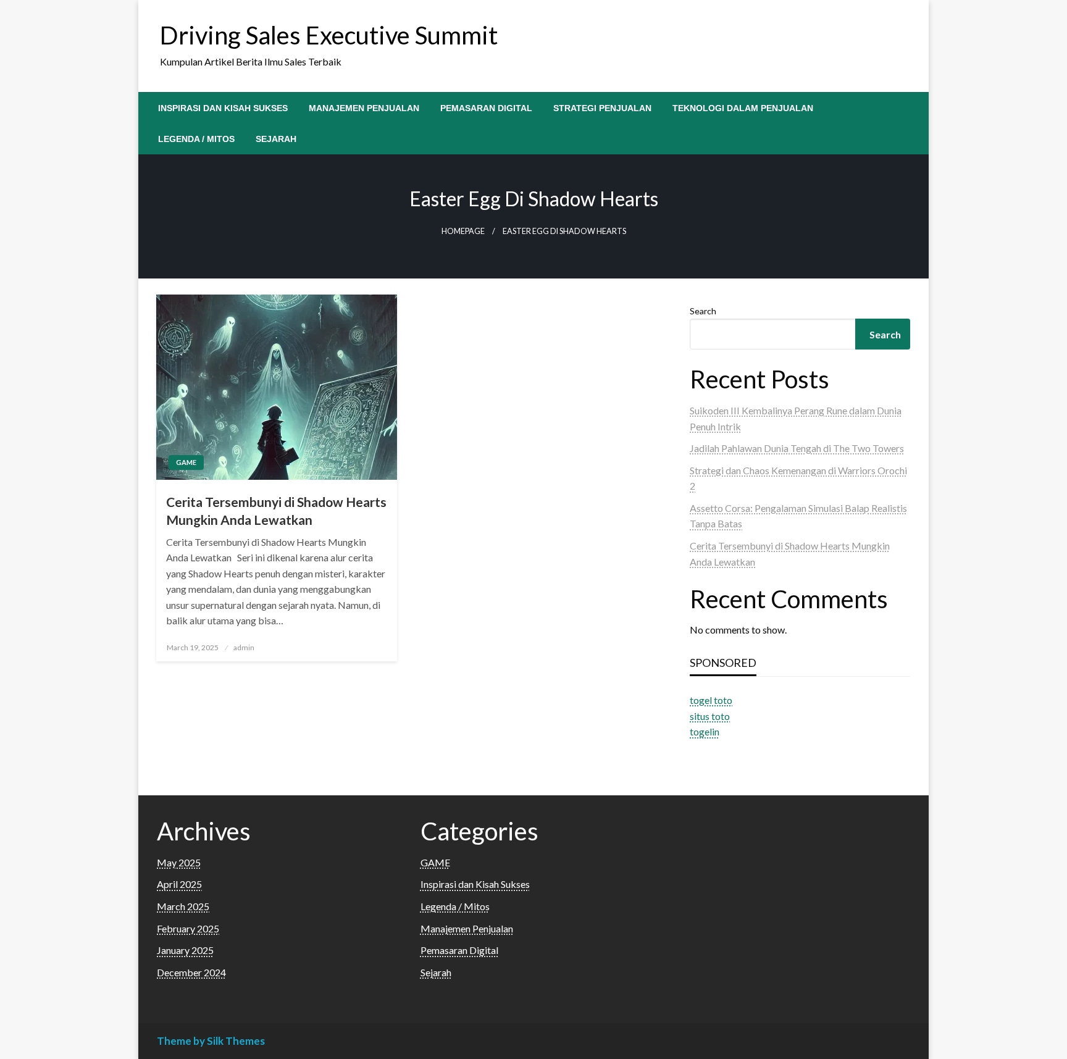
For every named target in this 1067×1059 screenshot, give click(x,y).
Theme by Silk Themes (211, 1040)
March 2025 (183, 906)
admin (243, 647)
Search (703, 311)
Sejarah (276, 139)
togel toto (711, 700)
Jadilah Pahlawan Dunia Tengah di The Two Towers (797, 448)
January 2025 (185, 950)
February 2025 (188, 928)
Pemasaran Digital (486, 108)
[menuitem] (223, 108)
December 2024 (191, 972)
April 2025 (179, 884)
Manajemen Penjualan (364, 108)
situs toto (710, 716)
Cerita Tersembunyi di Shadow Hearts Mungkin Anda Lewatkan (276, 510)
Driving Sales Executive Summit (329, 35)
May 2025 (179, 862)
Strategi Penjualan (602, 108)
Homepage (463, 231)
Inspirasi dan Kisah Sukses (223, 108)
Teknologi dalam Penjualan (742, 108)
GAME (186, 462)
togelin (704, 731)
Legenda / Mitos (196, 139)
